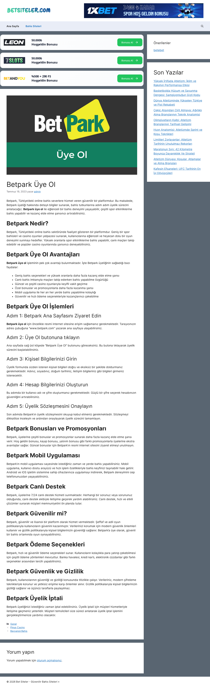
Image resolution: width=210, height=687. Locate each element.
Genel (13, 624)
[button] (202, 26)
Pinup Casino (17, 627)
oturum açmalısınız (49, 660)
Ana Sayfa (13, 26)
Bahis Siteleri (33, 26)
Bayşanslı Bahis (18, 631)
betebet (159, 50)
